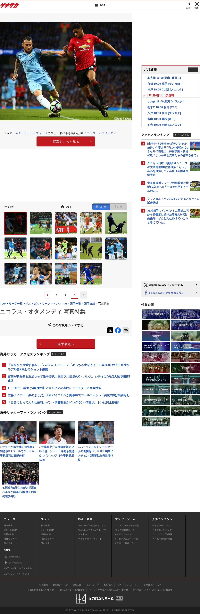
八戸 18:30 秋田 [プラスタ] (164, 107)
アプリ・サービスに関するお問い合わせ (108, 589)
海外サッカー (10, 539)
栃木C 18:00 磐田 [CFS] (162, 101)
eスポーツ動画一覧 (124, 543)
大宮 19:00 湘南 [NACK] (162, 124)
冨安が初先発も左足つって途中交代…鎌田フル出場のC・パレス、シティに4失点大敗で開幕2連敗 (69, 378)
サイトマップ (92, 585)
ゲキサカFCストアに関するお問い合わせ (152, 589)
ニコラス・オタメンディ (100, 133)
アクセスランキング (162, 530)
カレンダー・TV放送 (162, 534)
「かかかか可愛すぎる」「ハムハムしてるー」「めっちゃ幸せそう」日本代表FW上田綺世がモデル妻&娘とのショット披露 (68, 367)
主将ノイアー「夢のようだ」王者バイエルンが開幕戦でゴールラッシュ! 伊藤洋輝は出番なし (69, 395)
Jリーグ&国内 (10, 530)
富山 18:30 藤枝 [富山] (161, 113)
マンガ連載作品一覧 (125, 530)
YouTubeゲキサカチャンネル (92, 525)
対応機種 (43, 585)
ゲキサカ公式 (15, 562)
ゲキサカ (10, 6)
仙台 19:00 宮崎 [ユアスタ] (164, 118)
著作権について (60, 585)
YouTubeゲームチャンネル (16, 574)
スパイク (8, 543)
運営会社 (77, 585)
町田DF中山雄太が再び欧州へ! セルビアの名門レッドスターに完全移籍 (54, 388)
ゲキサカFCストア (161, 525)
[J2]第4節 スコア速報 (160, 89)
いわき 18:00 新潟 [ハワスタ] (165, 95)
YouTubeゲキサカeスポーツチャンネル (92, 532)
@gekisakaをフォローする (165, 284)
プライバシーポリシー (128, 585)
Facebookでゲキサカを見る (166, 292)
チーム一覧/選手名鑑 (162, 539)
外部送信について (152, 585)
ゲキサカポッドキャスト (90, 539)
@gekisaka (14, 557)
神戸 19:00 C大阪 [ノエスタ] (165, 83)
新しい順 (101, 206)
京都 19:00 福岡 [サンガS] (163, 77)
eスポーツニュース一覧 (126, 539)
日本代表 (8, 525)
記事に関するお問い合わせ (71, 589)
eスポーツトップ (123, 534)
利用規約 (108, 585)
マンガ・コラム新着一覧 (127, 525)
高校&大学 (9, 534)
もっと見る (59, 354)
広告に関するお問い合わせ (41, 589)
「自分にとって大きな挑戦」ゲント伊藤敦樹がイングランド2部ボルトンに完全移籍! (63, 402)
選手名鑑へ (66, 344)
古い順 (118, 206)
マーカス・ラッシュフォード (29, 133)
